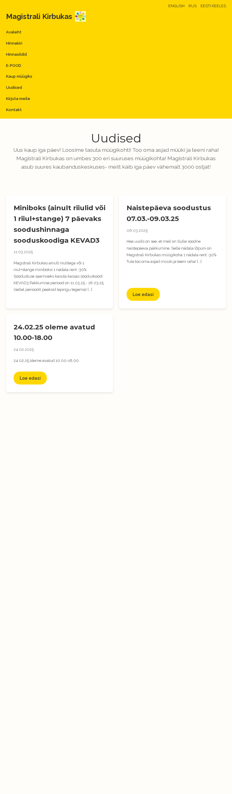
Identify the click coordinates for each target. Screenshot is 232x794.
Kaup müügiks (19, 76)
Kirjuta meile (18, 98)
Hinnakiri (14, 43)
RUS (192, 6)
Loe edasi (143, 294)
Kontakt (14, 109)
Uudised (14, 87)
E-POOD (13, 65)
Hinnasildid (16, 54)
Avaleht (13, 32)
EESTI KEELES (213, 6)
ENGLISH (176, 6)
